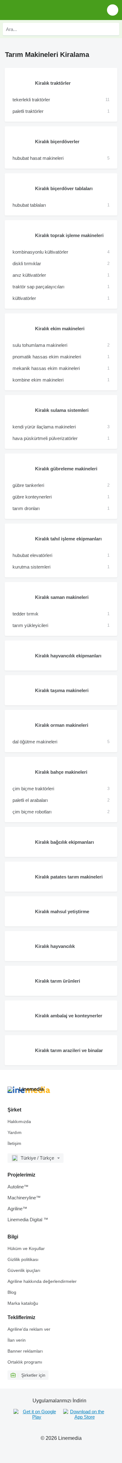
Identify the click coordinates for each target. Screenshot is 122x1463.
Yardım (15, 1132)
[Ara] (113, 29)
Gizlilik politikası (23, 1259)
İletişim (14, 1143)
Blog (12, 1292)
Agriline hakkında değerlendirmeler (42, 1281)
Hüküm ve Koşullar (26, 1248)
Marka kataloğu (23, 1303)
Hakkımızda (19, 1121)
